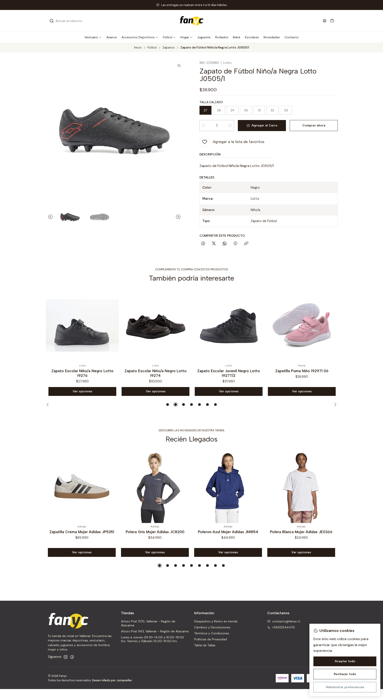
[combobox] (72, 20)
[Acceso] (325, 20)
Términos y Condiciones (211, 633)
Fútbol (152, 47)
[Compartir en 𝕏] (214, 244)
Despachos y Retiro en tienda (215, 621)
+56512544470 (283, 627)
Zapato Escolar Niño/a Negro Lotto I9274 (155, 373)
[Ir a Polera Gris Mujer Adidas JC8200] (155, 486)
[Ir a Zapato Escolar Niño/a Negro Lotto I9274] (155, 325)
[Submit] (51, 20)
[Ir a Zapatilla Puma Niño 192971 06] (301, 325)
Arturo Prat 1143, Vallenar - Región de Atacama (155, 631)
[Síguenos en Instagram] (65, 657)
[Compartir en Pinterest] (235, 244)
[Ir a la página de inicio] (191, 20)
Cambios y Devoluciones (212, 627)
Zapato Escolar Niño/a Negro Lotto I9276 (82, 373)
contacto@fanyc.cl (286, 621)
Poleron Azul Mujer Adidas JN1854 (228, 532)
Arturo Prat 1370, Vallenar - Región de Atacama (148, 623)
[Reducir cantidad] (203, 125)
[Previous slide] (48, 217)
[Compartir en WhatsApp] (224, 244)
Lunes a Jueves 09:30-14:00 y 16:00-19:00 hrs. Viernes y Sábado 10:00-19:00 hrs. (152, 639)
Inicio (138, 47)
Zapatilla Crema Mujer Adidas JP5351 (81, 532)
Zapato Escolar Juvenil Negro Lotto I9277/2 (228, 373)
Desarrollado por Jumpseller (112, 680)
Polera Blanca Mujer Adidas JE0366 (301, 532)
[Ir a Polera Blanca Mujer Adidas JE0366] (301, 486)
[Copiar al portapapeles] (246, 244)
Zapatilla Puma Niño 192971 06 (301, 371)
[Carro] (332, 21)
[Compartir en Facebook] (203, 244)
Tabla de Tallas (204, 645)
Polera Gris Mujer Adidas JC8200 (155, 532)
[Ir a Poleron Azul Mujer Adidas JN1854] (228, 486)
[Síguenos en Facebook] (72, 657)
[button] (93, 37)
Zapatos (168, 47)
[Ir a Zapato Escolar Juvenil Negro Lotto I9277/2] (228, 325)
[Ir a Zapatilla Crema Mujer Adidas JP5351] (81, 486)
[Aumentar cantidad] (230, 125)
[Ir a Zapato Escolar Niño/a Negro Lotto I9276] (81, 325)
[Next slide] (180, 217)
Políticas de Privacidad (210, 639)
